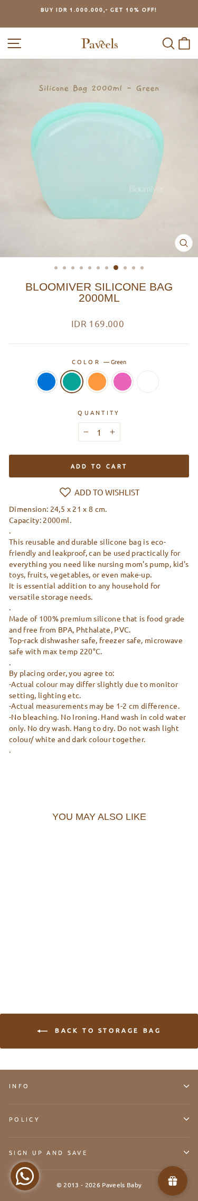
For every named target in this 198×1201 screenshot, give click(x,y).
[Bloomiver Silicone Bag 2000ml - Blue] (15, 950)
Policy (24, 1119)
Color (99, 361)
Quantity (99, 412)
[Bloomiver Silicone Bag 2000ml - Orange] (39, 950)
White (147, 381)
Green (71, 381)
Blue (46, 381)
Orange (97, 381)
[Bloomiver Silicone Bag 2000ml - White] (64, 950)
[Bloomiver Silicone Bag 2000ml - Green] (27, 950)
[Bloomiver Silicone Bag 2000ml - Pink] (51, 950)
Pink (122, 381)
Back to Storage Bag (107, 1030)
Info (19, 1085)
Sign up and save (48, 1152)
